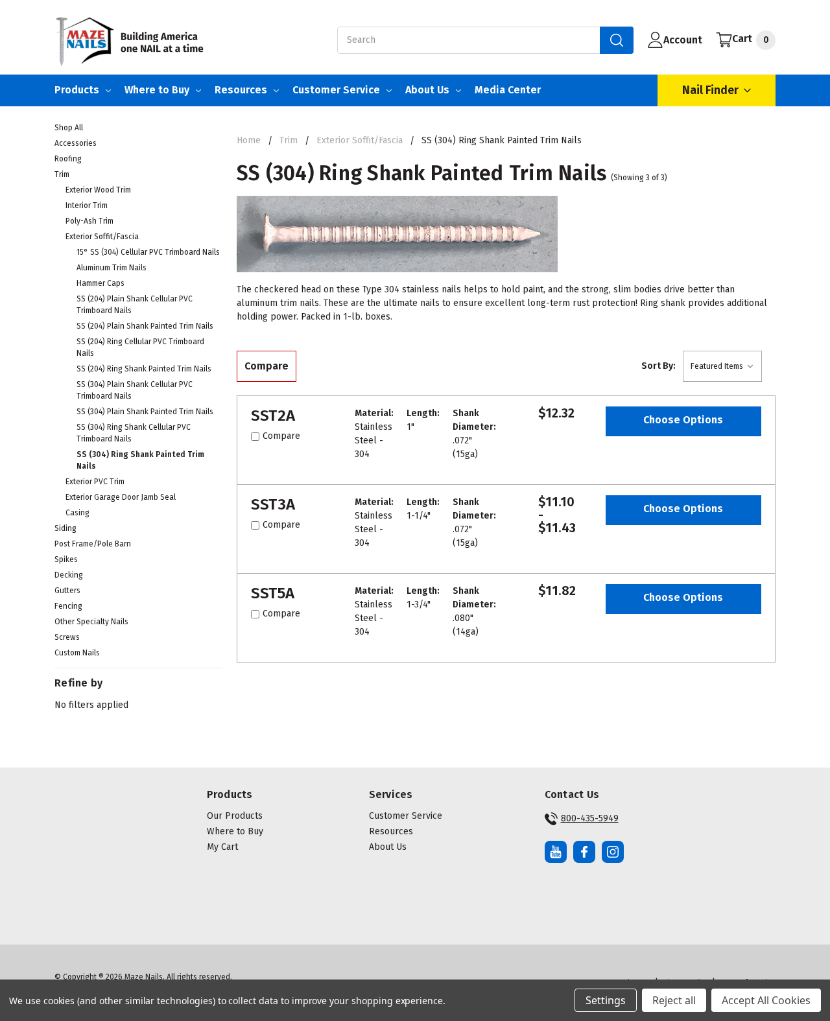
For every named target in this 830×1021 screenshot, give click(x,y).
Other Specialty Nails (91, 621)
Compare (266, 366)
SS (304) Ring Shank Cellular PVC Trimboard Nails (134, 433)
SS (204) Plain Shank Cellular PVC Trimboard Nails (135, 304)
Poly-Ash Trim (89, 221)
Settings (606, 1000)
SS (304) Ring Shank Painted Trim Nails (140, 460)
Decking (68, 575)
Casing (77, 512)
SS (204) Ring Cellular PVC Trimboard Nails (140, 347)
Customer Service (336, 90)
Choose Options (683, 420)
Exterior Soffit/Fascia (102, 236)
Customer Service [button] (405, 815)
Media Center (508, 90)
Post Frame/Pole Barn (92, 543)
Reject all (674, 1000)
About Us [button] (388, 846)
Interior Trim (86, 205)
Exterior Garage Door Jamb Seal (120, 497)
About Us (427, 90)
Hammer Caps (100, 283)
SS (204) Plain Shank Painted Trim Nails (145, 326)
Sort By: (658, 365)
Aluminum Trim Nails (112, 267)
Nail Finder (710, 90)
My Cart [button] (222, 846)
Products (76, 90)
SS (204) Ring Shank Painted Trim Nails (144, 368)
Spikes (66, 559)
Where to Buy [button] (235, 831)
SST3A (273, 504)
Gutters (67, 590)
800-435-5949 (590, 818)
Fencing (68, 606)
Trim (61, 174)
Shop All (68, 127)
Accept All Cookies (766, 1000)
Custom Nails (77, 652)
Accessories (75, 143)
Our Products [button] (235, 815)
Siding (65, 528)
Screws (67, 637)
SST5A (272, 593)
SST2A (273, 415)
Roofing (68, 158)
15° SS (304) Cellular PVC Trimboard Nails (148, 252)
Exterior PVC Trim (94, 481)
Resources (241, 90)
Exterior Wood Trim (98, 189)
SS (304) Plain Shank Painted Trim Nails (145, 411)
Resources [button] (391, 831)
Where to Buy (156, 90)
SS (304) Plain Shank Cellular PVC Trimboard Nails (135, 390)
